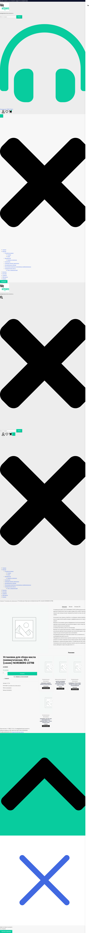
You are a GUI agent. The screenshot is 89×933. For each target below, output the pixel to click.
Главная (4, 249)
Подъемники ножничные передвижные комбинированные (18, 267)
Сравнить (4, 275)
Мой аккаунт (5, 277)
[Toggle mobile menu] (1, 116)
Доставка (4, 273)
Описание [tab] (64, 606)
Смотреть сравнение (6, 931)
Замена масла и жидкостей (60, 679)
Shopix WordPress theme (18, 732)
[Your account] (3, 111)
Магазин (4, 251)
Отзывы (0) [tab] (77, 606)
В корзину (22, 673)
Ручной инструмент (9, 253)
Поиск (19, 17)
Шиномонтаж (8, 258)
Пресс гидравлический (12, 270)
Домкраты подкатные (12, 260)
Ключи (8, 256)
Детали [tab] (70, 606)
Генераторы (7, 261)
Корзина (4, 279)
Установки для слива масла (11, 601)
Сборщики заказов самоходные (12, 263)
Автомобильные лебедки (10, 265)
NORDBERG (8, 688)
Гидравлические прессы (10, 268)
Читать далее (46, 688)
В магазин (3, 281)
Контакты (4, 272)
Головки (9, 255)
